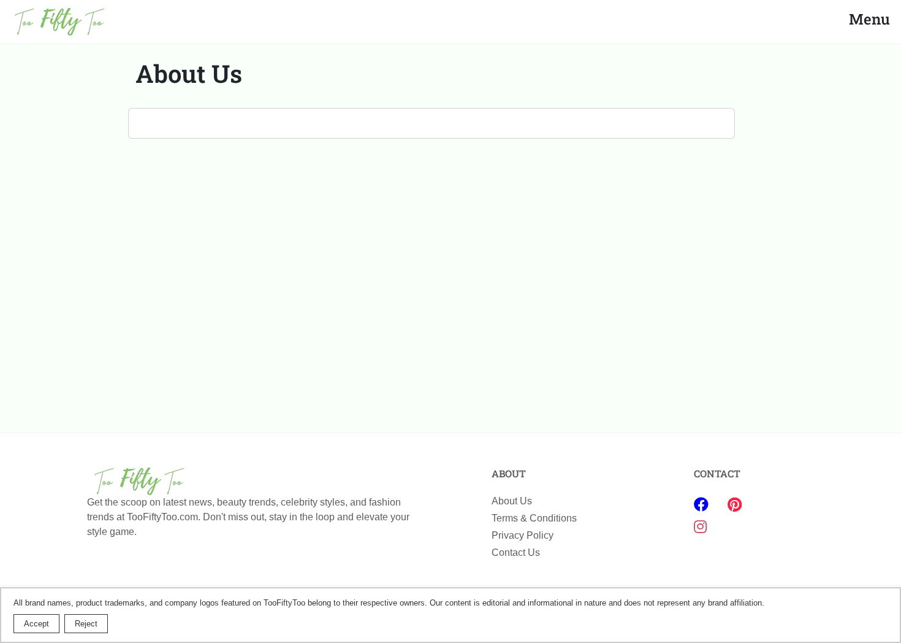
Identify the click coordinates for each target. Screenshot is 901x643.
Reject (86, 623)
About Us (512, 501)
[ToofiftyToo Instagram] (700, 526)
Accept (36, 623)
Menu (869, 19)
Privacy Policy (522, 535)
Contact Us (516, 552)
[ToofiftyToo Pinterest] (735, 504)
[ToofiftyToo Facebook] (703, 504)
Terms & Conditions (534, 518)
